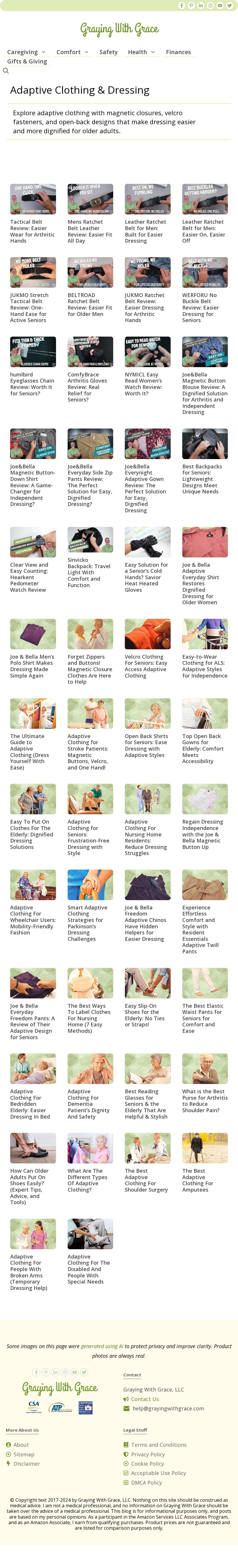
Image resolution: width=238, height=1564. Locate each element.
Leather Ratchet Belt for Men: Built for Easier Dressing (145, 231)
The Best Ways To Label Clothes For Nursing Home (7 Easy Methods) (89, 1018)
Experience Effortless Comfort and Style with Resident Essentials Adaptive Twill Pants (200, 929)
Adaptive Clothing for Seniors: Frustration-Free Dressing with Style (88, 837)
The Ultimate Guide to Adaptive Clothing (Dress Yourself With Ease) (29, 752)
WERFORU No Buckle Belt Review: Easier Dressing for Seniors (200, 308)
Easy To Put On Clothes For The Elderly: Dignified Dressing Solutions (31, 834)
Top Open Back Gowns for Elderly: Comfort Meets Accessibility (203, 749)
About (21, 1444)
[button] (43, 52)
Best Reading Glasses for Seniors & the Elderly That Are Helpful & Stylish (146, 1104)
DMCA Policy (146, 1482)
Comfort (69, 52)
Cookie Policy (147, 1463)
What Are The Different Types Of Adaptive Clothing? (87, 1180)
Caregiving (22, 52)
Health (137, 52)
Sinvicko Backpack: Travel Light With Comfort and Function (89, 572)
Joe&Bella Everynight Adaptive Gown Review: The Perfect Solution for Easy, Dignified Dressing (145, 488)
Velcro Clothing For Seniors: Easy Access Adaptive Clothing (146, 666)
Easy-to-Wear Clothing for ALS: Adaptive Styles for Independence (205, 666)
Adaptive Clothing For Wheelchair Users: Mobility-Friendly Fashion (33, 920)
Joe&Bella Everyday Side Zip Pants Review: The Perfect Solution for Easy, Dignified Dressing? (90, 485)
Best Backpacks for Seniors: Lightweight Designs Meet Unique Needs (202, 479)
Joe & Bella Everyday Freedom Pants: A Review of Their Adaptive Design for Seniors (32, 1021)
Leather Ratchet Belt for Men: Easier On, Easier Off (203, 231)
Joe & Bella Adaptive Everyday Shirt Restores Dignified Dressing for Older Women (200, 583)
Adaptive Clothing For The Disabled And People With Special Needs (89, 1269)
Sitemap (24, 1454)
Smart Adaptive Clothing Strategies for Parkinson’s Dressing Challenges (87, 923)
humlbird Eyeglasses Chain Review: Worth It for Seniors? (32, 384)
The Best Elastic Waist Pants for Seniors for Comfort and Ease (202, 1018)
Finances (178, 52)
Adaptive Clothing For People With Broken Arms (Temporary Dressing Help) (28, 1272)
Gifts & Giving (27, 61)
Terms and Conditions (159, 1444)
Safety (109, 52)
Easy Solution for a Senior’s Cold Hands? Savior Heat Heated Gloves (146, 577)
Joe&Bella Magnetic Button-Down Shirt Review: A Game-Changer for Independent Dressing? (32, 485)
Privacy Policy (148, 1454)
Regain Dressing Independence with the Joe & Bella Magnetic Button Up (202, 834)
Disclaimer (27, 1463)
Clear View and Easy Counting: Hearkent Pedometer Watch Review (29, 577)
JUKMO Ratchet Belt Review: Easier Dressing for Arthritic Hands (145, 308)
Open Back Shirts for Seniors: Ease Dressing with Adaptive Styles (146, 745)
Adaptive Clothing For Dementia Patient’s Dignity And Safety (89, 1104)
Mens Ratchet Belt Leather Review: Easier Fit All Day (90, 231)
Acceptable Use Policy (158, 1472)
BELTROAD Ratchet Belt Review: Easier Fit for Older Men (90, 304)
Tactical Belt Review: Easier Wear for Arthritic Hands (32, 231)
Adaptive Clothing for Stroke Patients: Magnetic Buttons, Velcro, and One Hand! (88, 752)
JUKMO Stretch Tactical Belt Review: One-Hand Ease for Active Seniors (29, 308)
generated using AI (102, 1346)
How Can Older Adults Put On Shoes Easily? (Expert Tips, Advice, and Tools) (29, 1186)
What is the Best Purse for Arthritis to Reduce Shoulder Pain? (205, 1101)
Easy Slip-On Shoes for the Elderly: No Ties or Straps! (145, 1015)
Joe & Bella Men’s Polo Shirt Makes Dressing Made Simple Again (32, 666)
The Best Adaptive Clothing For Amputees (197, 1180)
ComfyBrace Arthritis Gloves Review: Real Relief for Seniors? (87, 387)
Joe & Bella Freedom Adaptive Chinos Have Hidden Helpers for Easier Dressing (145, 923)
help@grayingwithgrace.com (168, 1408)
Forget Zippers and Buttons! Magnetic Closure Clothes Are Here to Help (90, 669)
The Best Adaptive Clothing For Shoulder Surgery (146, 1180)
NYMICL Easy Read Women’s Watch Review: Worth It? (143, 384)
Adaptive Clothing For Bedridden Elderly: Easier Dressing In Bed (30, 1104)
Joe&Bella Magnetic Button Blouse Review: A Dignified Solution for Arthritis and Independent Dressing (205, 393)
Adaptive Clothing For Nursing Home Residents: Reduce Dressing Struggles (146, 837)
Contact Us (145, 1399)
